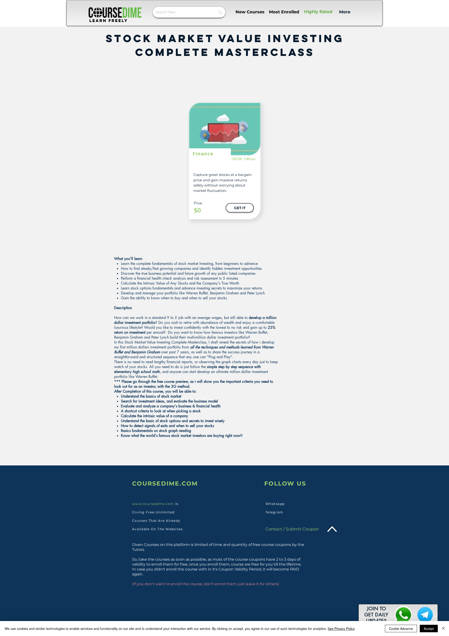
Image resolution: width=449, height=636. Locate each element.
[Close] (443, 628)
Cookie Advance (401, 628)
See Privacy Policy (341, 628)
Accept (429, 628)
